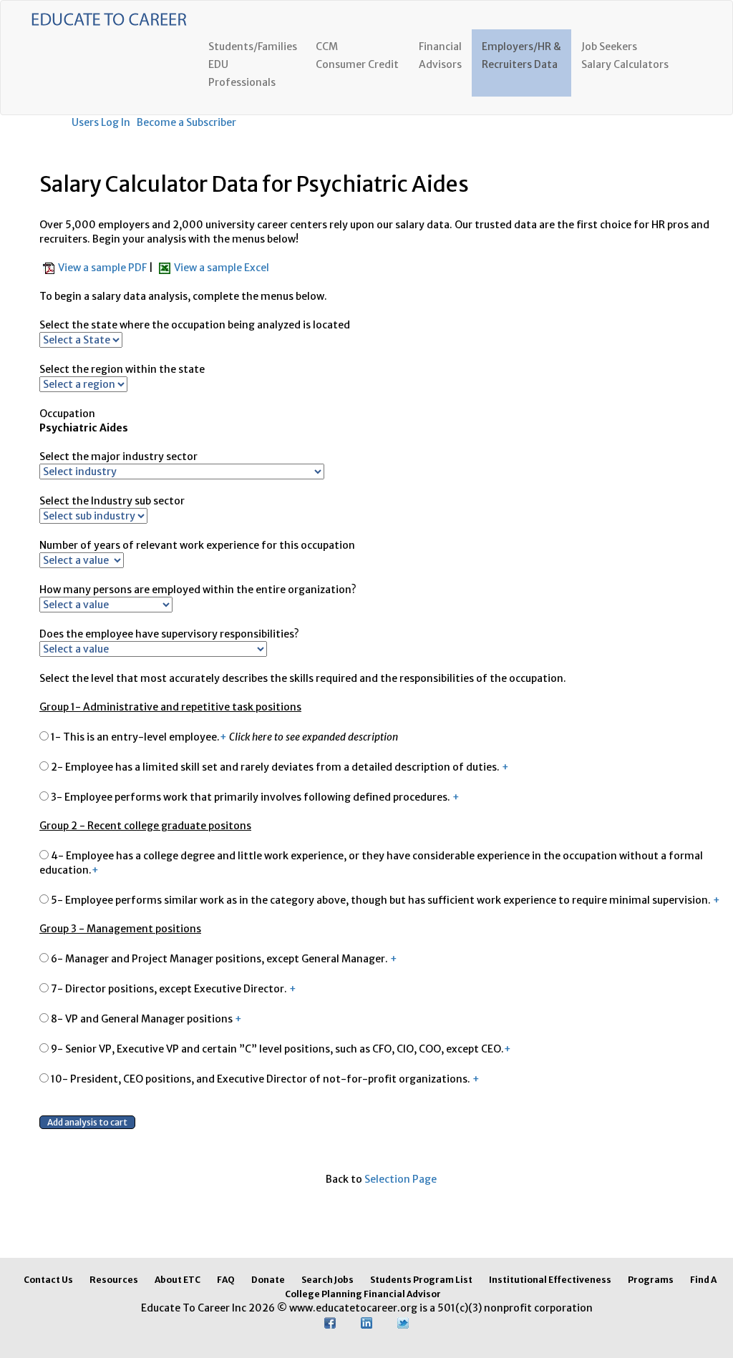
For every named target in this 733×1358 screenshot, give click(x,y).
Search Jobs (327, 1279)
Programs (651, 1279)
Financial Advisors (440, 55)
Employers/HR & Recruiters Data (521, 55)
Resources (113, 1279)
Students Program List (421, 1279)
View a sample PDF (103, 267)
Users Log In (101, 122)
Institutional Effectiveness (550, 1279)
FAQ (226, 1279)
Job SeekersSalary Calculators (625, 55)
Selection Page (400, 1179)
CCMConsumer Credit (357, 55)
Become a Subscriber (186, 122)
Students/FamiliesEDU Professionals (252, 64)
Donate (268, 1279)
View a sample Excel (221, 267)
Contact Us (48, 1279)
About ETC (177, 1279)
